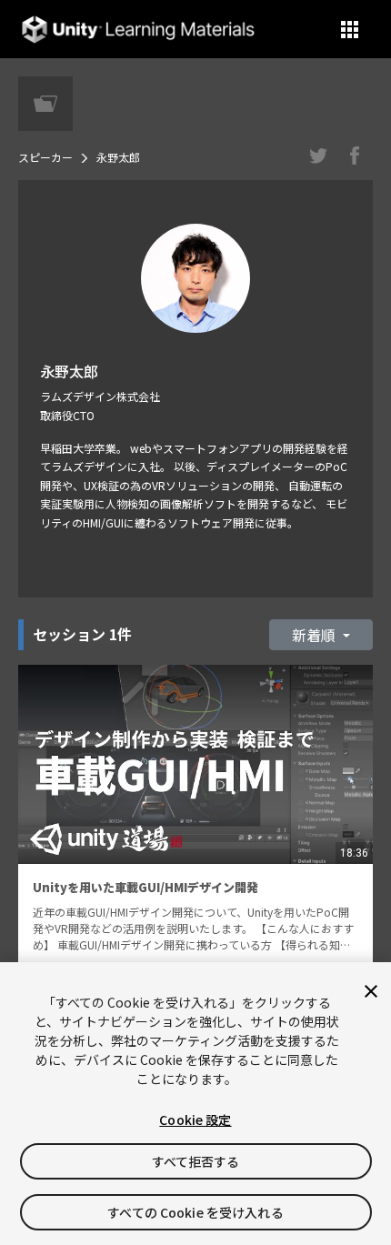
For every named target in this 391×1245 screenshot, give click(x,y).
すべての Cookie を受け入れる (195, 1212)
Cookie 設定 (195, 1119)
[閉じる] (371, 991)
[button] (349, 29)
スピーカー (45, 157)
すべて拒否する (196, 1161)
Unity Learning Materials (137, 29)
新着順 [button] (315, 635)
